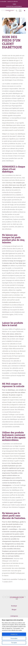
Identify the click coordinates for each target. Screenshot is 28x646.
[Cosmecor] (8, 11)
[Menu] (19, 11)
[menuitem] (14, 4)
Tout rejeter (14, 642)
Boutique (14, 606)
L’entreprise (14, 616)
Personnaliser (14, 638)
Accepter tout (14, 634)
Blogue (14, 609)
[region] (14, 631)
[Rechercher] (15, 11)
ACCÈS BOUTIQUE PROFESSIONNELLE (14, 6)
